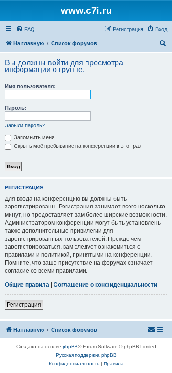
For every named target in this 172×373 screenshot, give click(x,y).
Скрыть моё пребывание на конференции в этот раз (76, 146)
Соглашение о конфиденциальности (105, 284)
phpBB (70, 346)
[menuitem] (25, 29)
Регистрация (24, 304)
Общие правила (27, 284)
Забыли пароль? (25, 125)
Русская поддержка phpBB (86, 355)
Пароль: (16, 108)
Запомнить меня (33, 137)
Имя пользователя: (30, 86)
